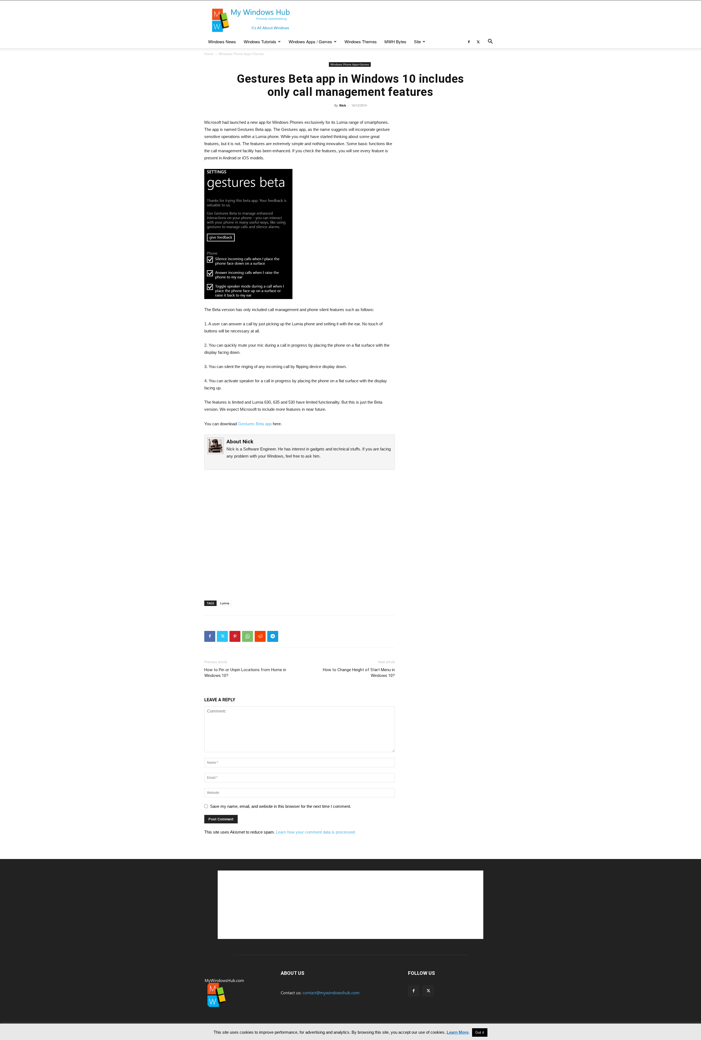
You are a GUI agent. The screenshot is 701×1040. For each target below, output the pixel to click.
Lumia (224, 603)
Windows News (222, 41)
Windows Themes (360, 41)
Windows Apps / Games (310, 41)
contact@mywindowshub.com (331, 992)
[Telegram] (272, 636)
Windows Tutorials (260, 41)
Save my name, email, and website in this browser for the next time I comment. (280, 806)
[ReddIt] (260, 636)
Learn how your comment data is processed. (316, 832)
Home (209, 53)
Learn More (458, 1032)
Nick (342, 105)
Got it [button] (479, 1032)
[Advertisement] (397, 20)
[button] (490, 42)
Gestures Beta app (255, 423)
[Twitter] (478, 41)
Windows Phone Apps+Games (350, 64)
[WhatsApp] (247, 636)
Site (417, 41)
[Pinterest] (234, 636)
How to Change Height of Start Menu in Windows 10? (359, 672)
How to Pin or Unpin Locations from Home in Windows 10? (245, 672)
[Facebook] (469, 41)
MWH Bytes (395, 41)
